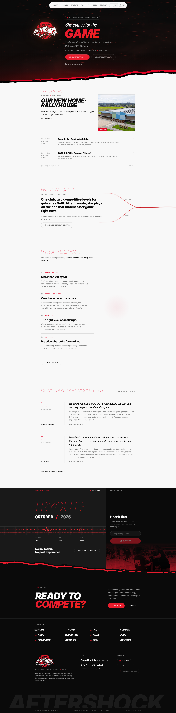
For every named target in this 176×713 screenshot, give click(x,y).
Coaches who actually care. (59, 298)
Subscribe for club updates (73, 64)
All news (129, 166)
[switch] (122, 5)
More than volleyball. (54, 277)
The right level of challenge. (59, 320)
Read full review (75, 424)
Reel (95, 5)
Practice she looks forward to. (60, 341)
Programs (64, 5)
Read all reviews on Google (52, 471)
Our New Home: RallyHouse (63, 103)
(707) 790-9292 (92, 664)
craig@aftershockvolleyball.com (92, 669)
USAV (139, 710)
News (88, 5)
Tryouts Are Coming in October (74, 139)
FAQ (82, 5)
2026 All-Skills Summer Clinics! (74, 153)
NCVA (134, 710)
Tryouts (74, 5)
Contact (103, 5)
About (55, 5)
